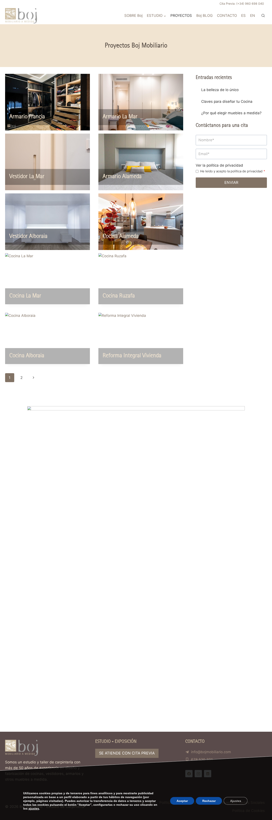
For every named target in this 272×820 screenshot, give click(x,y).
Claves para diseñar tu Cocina (226, 101)
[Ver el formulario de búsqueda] (263, 16)
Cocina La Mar (25, 296)
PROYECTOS (181, 15)
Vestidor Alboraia (28, 236)
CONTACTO (227, 15)
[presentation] (47, 102)
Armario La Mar (120, 117)
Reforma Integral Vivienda (132, 356)
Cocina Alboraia (26, 356)
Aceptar (182, 801)
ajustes (33, 808)
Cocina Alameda (121, 236)
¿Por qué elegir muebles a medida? (231, 113)
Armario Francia (27, 117)
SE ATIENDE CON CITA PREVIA (127, 753)
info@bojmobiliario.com (211, 752)
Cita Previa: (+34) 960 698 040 (242, 3)
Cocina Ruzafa (119, 296)
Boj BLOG (204, 15)
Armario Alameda (122, 176)
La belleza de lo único (220, 90)
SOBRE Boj (133, 15)
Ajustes (235, 801)
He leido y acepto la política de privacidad (232, 171)
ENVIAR (231, 182)
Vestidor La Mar (26, 176)
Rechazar (208, 801)
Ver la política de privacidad (219, 165)
